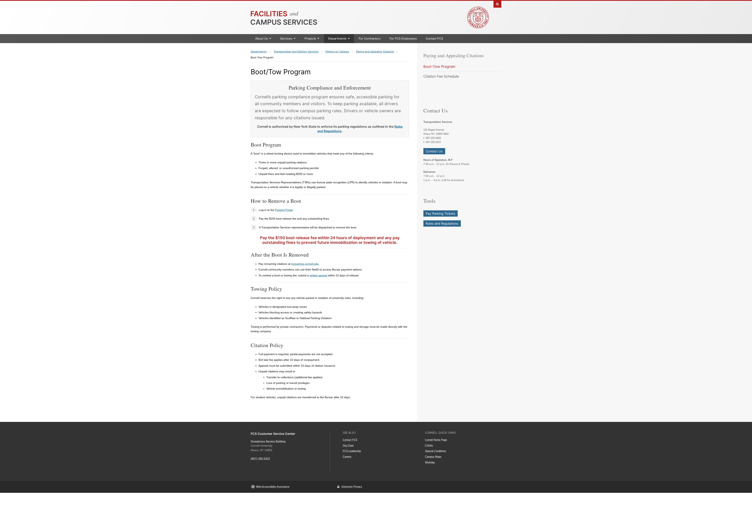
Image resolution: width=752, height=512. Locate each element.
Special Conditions (435, 451)
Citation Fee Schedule (441, 76)
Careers (347, 456)
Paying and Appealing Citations (453, 55)
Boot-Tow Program (439, 66)
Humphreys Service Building (268, 441)
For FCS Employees (403, 38)
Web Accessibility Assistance (272, 486)
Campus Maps (433, 456)
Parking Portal (284, 210)
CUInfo (429, 445)
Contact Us (434, 151)
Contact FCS (434, 38)
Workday (430, 462)
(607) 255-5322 (260, 458)
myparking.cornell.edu (305, 263)
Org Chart (348, 445)
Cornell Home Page (436, 439)
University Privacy (351, 486)
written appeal (318, 275)
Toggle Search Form (497, 4)
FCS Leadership (352, 451)
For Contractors (370, 38)
